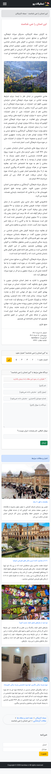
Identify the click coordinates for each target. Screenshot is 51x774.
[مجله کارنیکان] (41, 4)
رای (9, 359)
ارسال (44, 442)
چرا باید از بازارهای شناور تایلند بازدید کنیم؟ (33, 623)
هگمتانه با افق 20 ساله (40, 502)
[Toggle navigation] (4, 3)
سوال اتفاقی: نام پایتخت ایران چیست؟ (32, 430)
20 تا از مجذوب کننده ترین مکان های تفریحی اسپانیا (30, 560)
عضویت (44, 753)
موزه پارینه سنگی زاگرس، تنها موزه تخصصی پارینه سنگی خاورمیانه (26, 685)
